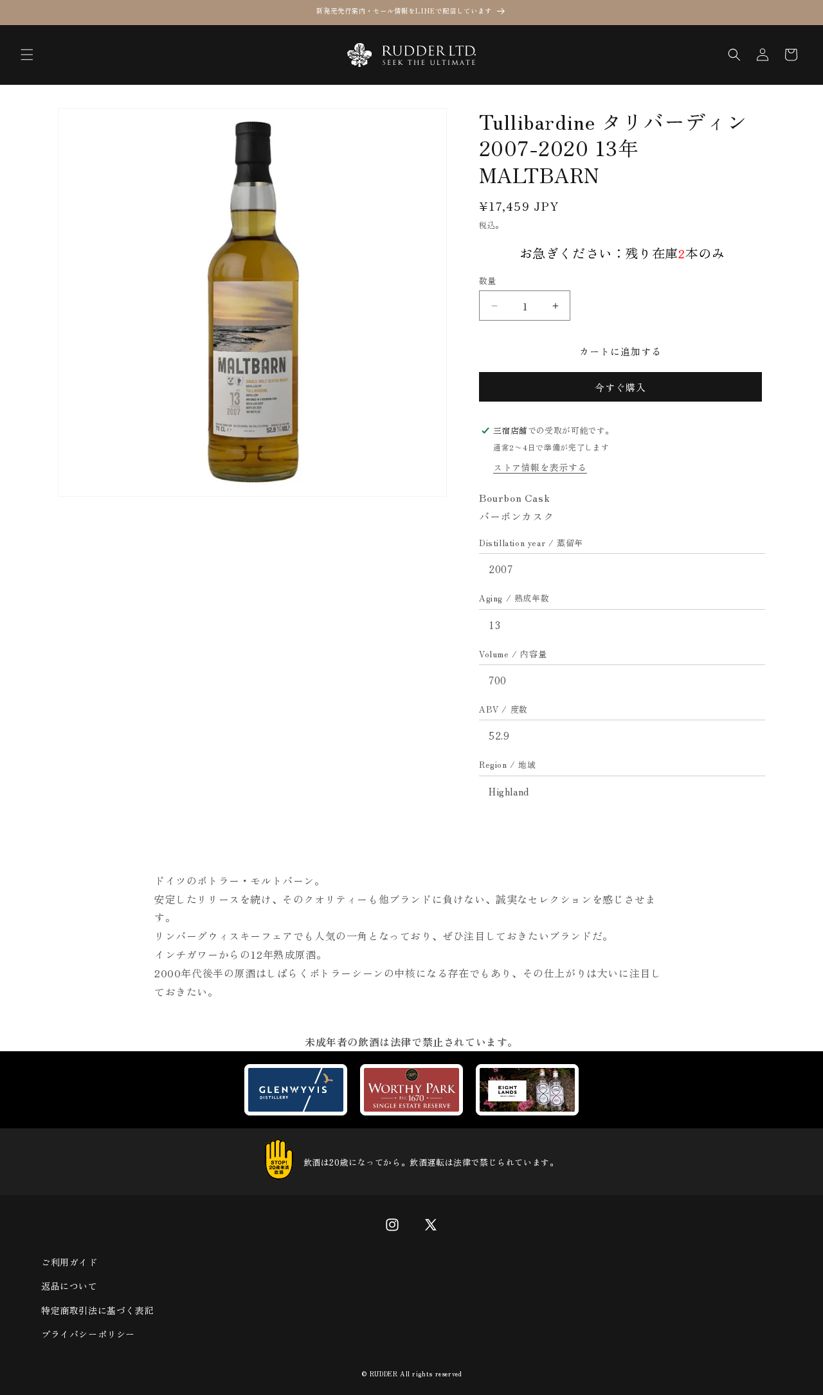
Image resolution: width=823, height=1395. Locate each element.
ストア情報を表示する (540, 467)
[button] (27, 54)
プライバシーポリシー (88, 1334)
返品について (69, 1285)
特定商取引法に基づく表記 (97, 1310)
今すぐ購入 (620, 387)
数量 (487, 280)
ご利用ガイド (69, 1262)
